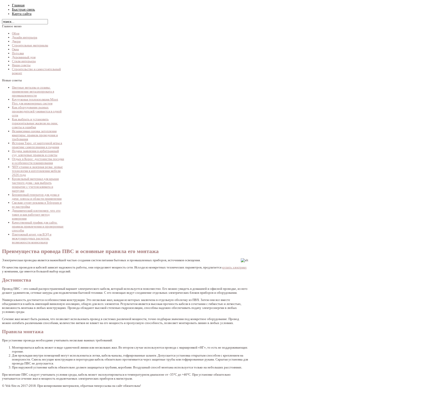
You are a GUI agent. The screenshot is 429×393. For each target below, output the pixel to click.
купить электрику (234, 267)
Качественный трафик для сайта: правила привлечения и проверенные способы (38, 226)
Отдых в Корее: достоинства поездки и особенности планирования (38, 161)
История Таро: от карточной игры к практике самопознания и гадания (37, 145)
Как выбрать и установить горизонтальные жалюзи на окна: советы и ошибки (35, 123)
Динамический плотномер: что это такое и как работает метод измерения (36, 214)
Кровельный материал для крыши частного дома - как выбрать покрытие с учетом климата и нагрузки (35, 185)
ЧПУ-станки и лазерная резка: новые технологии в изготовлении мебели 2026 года (37, 171)
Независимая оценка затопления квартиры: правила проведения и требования (35, 135)
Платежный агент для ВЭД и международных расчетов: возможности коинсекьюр (31, 238)
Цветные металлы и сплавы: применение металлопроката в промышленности (33, 91)
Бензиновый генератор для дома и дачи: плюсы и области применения (37, 196)
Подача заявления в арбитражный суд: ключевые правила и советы (35, 153)
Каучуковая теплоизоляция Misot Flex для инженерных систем (35, 101)
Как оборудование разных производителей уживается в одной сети (37, 111)
